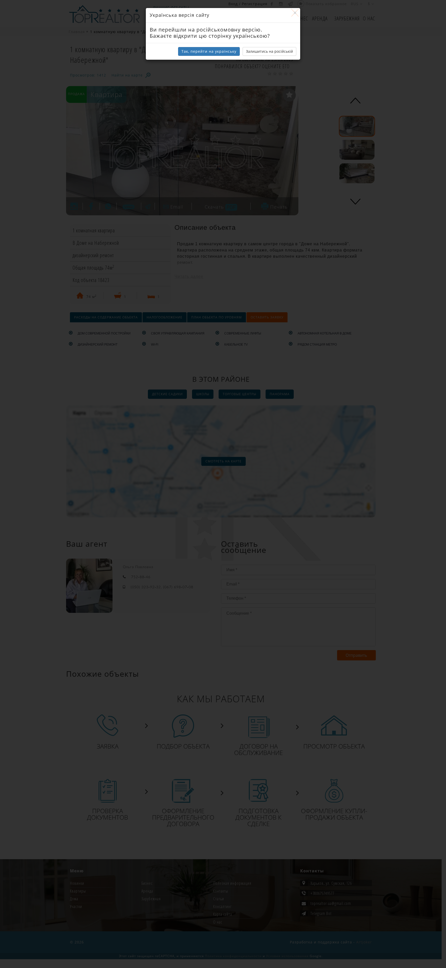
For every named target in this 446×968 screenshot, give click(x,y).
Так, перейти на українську (208, 51)
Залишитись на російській (269, 51)
